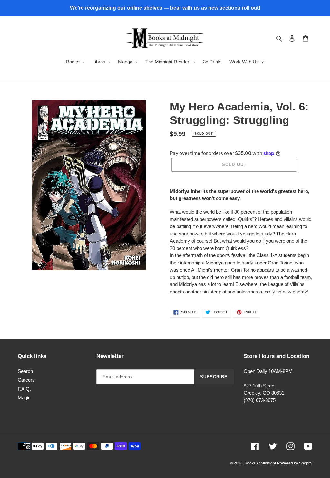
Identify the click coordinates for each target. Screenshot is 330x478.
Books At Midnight (260, 463)
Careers (26, 380)
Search (25, 371)
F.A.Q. (24, 389)
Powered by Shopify (294, 463)
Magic (24, 397)
